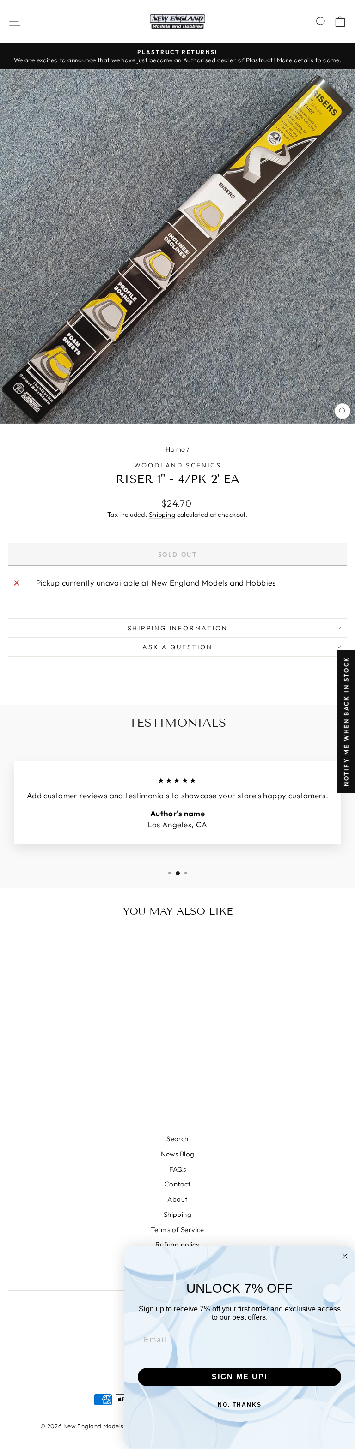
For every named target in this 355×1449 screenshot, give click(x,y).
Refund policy (177, 1244)
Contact (177, 1184)
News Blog (178, 1154)
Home (175, 449)
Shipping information (178, 628)
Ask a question (177, 647)
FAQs (177, 1169)
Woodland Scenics (177, 465)
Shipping (162, 514)
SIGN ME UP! (240, 1377)
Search (177, 1138)
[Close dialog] (344, 1256)
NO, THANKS (240, 1404)
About (177, 1199)
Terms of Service (177, 1229)
